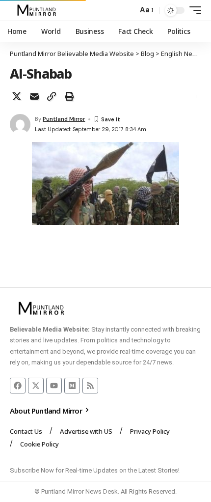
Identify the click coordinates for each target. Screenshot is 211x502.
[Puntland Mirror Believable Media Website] (38, 10)
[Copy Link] (51, 96)
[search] (128, 10)
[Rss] (90, 385)
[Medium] (72, 385)
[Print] (69, 96)
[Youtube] (54, 385)
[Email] (34, 96)
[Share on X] (17, 96)
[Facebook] (18, 385)
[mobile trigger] (193, 10)
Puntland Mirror (64, 118)
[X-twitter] (36, 385)
